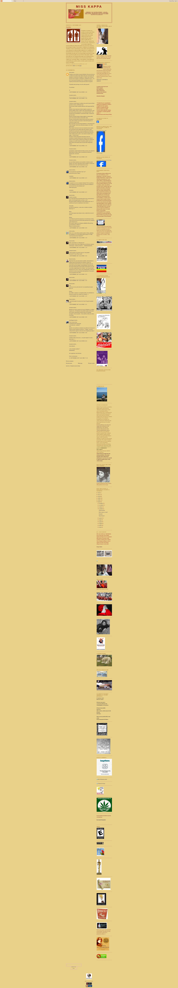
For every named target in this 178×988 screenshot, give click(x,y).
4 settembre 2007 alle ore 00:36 (78, 341)
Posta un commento (69, 361)
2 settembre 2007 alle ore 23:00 (78, 166)
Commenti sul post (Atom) (75, 365)
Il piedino (101, 514)
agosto (100, 518)
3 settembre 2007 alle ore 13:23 (78, 274)
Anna (70, 195)
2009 (99, 498)
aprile (100, 525)
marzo (100, 527)
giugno (100, 521)
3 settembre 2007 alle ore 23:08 (78, 332)
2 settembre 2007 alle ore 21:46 (78, 92)
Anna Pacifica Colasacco (101, 160)
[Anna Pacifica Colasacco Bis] (101, 151)
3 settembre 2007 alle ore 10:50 (78, 227)
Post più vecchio (91, 363)
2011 (99, 494)
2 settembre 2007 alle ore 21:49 (78, 98)
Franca (70, 299)
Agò (70, 72)
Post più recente (69, 363)
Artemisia (71, 250)
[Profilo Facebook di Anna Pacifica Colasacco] (98, 122)
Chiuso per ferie (102, 510)
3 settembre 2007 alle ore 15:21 (78, 304)
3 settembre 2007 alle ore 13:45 (78, 280)
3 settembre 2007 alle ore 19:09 (78, 317)
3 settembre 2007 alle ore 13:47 (78, 296)
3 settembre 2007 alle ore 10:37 (78, 192)
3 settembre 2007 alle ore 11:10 (78, 237)
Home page (80, 363)
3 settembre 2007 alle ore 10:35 (78, 178)
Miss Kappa (89, 6)
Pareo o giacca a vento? (103, 512)
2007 (99, 501)
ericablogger (71, 320)
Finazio (70, 259)
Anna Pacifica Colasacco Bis (101, 130)
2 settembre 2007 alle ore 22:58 (78, 157)
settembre (101, 508)
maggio (100, 523)
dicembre (101, 503)
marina (70, 169)
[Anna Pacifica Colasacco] (101, 166)
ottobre (100, 507)
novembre (101, 505)
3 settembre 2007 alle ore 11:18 (78, 247)
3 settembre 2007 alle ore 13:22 (78, 255)
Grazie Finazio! (102, 515)
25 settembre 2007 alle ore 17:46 (78, 358)
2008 (99, 500)
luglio (100, 520)
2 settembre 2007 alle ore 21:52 (78, 145)
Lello (70, 231)
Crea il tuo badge (99, 153)
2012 (99, 492)
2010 (99, 496)
